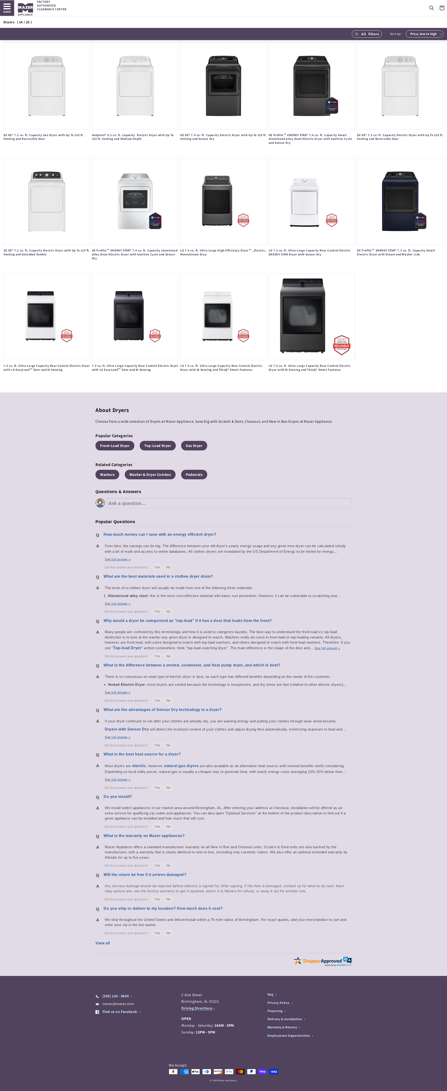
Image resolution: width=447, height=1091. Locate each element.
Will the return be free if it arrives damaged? (145, 875)
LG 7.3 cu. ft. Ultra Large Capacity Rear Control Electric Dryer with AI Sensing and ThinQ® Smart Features (221, 368)
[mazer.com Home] (25, 9)
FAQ (271, 994)
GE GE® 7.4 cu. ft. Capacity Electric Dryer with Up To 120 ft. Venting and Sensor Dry (223, 137)
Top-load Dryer (127, 648)
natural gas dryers (181, 766)
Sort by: (395, 34)
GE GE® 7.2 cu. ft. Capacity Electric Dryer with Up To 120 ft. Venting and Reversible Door (400, 137)
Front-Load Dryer (115, 445)
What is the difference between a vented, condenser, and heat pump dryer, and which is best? (192, 665)
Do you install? (118, 797)
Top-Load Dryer (157, 445)
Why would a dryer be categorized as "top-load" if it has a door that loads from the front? (188, 621)
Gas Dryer (194, 445)
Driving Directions (196, 1008)
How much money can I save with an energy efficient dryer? (160, 534)
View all (102, 943)
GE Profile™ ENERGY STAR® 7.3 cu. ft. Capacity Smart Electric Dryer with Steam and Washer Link (396, 252)
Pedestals (194, 474)
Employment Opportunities (289, 1035)
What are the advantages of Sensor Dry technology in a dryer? (163, 710)
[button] (432, 8)
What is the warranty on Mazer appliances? (144, 836)
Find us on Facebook (120, 1011)
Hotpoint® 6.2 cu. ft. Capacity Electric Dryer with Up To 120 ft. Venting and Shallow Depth (133, 137)
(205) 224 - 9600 (116, 996)
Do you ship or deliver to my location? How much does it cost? (163, 908)
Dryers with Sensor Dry (127, 729)
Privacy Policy (279, 1003)
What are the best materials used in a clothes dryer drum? (158, 576)
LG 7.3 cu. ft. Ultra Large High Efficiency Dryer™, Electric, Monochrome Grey (223, 252)
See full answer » (117, 559)
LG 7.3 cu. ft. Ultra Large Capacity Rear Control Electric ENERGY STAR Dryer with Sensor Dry (310, 252)
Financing (276, 1011)
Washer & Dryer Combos (150, 474)
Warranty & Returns (283, 1027)
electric (139, 766)
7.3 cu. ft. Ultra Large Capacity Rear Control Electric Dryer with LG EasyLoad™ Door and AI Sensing (46, 368)
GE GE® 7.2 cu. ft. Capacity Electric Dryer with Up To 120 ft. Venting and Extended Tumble (46, 252)
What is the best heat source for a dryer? (142, 754)
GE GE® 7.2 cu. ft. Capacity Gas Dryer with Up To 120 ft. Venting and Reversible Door (43, 137)
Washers (107, 474)
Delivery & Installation (285, 1019)
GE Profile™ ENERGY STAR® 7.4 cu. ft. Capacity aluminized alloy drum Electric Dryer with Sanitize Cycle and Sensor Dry (135, 254)
